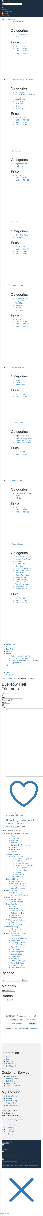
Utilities (18, 307)
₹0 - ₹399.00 (20, 452)
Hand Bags (19, 566)
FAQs (8, 1059)
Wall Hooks (19, 310)
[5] (3, 693)
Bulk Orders (10, 1081)
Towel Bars (19, 305)
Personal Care (11, 678)
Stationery (19, 166)
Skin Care (19, 498)
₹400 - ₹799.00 (21, 454)
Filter (25, 980)
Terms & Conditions (13, 1085)
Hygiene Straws (16, 663)
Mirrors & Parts (20, 872)
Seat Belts (19, 861)
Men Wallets (19, 573)
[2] (9, 693)
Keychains (19, 101)
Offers (8, 647)
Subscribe (32, 1023)
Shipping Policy (11, 1076)
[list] (3, 695)
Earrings (18, 97)
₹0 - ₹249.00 (20, 117)
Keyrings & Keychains (23, 568)
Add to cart (19, 815)
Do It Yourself (11, 1066)
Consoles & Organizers (23, 858)
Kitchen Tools (20, 382)
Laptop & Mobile (12, 879)
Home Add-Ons (12, 904)
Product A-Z (10, 644)
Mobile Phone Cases (23, 440)
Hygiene (18, 495)
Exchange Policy (12, 1079)
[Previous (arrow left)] (1, 1215)
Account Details (12, 1105)
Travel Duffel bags (22, 584)
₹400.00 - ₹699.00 (22, 326)
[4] (5, 693)
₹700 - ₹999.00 (21, 53)
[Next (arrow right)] (3, 1215)
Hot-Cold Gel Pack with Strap (21, 658)
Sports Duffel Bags (22, 579)
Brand (8, 653)
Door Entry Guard (21, 870)
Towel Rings (19, 303)
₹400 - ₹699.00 (21, 51)
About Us (9, 1061)
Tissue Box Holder (17, 911)
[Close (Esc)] (8, 1213)
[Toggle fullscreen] (3, 1213)
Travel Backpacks (21, 582)
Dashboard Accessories (24, 865)
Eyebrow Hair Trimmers (24, 493)
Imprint (8, 1057)
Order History (11, 1103)
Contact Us (10, 1063)
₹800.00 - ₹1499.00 (22, 602)
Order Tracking (11, 1100)
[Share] (5, 1213)
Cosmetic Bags (20, 563)
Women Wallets (21, 588)
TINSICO (9, 1000)
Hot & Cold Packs (21, 235)
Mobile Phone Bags (22, 575)
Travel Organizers (21, 586)
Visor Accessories (21, 867)
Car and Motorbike (13, 854)
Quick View (10, 815)
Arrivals (9, 651)
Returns (9, 1098)
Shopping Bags (20, 577)
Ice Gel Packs (20, 237)
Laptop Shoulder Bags (23, 438)
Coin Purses (19, 561)
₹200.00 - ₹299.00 (22, 249)
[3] (7, 693)
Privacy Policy (11, 1083)
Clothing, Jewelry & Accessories (17, 833)
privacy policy (33, 1028)
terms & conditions (18, 1028)
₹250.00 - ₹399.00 (22, 120)
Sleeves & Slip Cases (23, 442)
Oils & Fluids (20, 874)
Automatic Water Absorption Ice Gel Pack (26, 660)
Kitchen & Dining (12, 926)
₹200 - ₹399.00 (21, 48)
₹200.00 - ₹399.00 (22, 180)
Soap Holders (20, 301)
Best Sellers (10, 649)
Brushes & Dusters (22, 863)
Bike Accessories (21, 34)
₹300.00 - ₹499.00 (22, 251)
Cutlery (18, 380)
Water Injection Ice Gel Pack (21, 656)
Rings (17, 106)
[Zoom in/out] (1, 1213)
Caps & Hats (20, 92)
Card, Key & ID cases (23, 557)
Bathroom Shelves (22, 298)
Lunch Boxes (20, 384)
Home (4, 678)
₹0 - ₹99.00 (19, 175)
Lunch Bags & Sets (22, 570)
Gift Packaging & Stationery (16, 920)
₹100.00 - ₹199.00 (22, 177)
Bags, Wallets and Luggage (16, 933)
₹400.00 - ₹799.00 (22, 600)
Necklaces (19, 103)
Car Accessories (21, 37)
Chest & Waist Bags (22, 559)
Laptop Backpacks (22, 435)
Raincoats (19, 108)
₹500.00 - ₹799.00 (22, 253)
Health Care (10, 897)
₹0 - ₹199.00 (20, 46)
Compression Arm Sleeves (25, 94)
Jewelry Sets (20, 99)
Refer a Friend (11, 1096)
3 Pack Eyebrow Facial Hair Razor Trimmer (22, 821)
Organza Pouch (21, 164)
